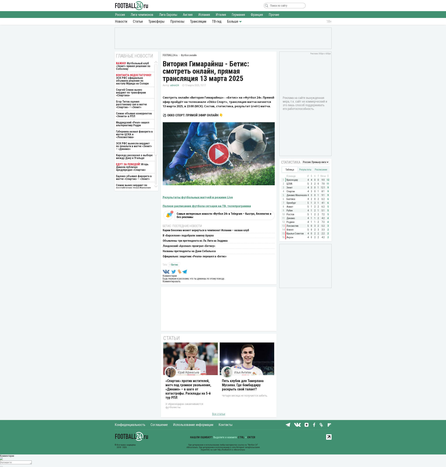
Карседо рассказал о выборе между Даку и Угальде (134, 157)
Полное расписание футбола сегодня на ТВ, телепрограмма (207, 206)
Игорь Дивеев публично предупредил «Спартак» (132, 167)
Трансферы (156, 21)
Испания (204, 15)
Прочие (274, 15)
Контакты (225, 425)
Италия (221, 15)
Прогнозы (177, 21)
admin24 (174, 85)
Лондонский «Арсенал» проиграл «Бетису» (189, 246)
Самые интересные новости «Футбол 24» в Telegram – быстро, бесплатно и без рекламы (224, 215)
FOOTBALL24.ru (132, 5)
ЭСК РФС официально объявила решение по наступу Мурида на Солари (132, 80)
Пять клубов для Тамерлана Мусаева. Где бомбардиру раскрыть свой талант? (243, 385)
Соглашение (159, 425)
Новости (121, 21)
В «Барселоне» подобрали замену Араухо (188, 235)
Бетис (174, 264)
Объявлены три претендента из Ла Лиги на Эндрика (195, 240)
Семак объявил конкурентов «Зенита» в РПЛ (134, 115)
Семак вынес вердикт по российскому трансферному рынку (133, 188)
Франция (257, 15)
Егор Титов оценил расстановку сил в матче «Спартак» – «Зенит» (131, 104)
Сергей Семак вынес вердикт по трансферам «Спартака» (131, 92)
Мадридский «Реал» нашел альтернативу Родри (132, 124)
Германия (238, 15)
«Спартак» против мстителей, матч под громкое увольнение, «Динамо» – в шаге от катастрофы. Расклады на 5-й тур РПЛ (188, 389)
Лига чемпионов (142, 15)
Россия (120, 15)
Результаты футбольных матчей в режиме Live (198, 197)
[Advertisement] (223, 38)
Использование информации (193, 425)
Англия (188, 15)
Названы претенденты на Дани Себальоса (189, 251)
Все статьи (218, 414)
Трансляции (198, 21)
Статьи (138, 21)
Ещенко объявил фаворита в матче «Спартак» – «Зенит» (134, 177)
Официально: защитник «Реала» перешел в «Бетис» (194, 256)
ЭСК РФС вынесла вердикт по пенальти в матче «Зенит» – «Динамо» (134, 146)
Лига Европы (168, 15)
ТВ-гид (216, 21)
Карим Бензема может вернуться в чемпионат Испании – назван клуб (206, 230)
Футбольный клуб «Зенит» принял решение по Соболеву (133, 66)
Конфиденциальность (130, 425)
